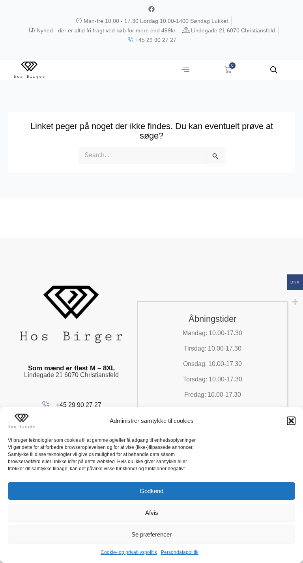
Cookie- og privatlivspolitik (129, 552)
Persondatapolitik (179, 552)
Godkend (151, 491)
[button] (291, 421)
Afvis (151, 512)
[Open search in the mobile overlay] (274, 69)
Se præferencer (151, 534)
